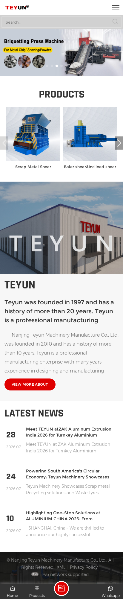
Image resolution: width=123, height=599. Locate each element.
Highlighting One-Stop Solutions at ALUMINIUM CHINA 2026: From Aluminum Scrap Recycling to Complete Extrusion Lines (68, 516)
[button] (42, 66)
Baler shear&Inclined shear (90, 166)
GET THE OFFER (61, 588)
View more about (30, 384)
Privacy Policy (84, 567)
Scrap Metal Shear (33, 166)
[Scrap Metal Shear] (33, 159)
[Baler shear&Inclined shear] (90, 159)
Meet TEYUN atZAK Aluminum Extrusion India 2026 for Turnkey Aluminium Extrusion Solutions (68, 432)
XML (61, 567)
